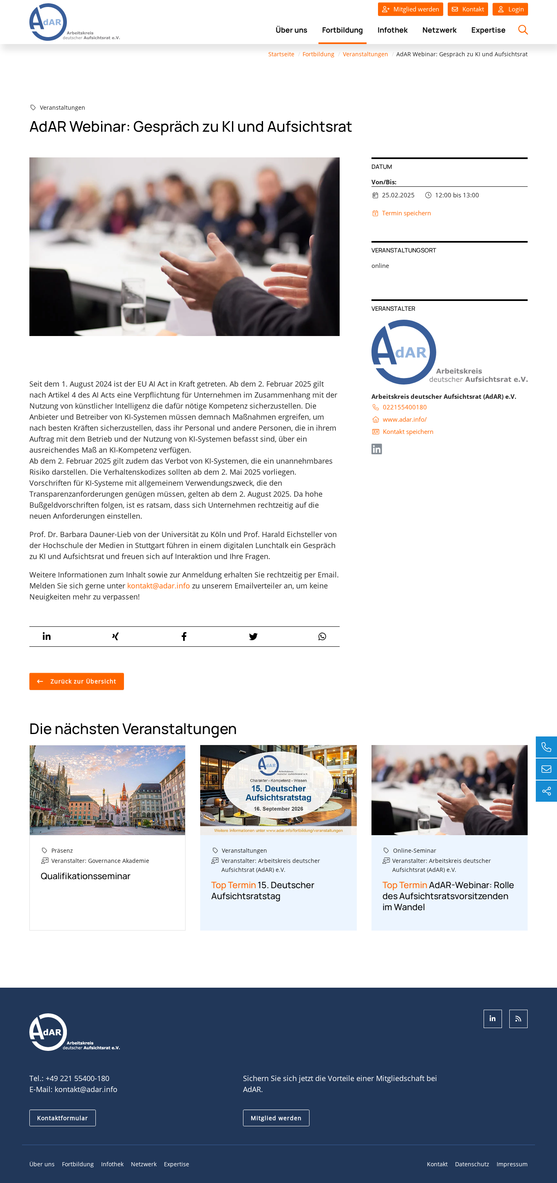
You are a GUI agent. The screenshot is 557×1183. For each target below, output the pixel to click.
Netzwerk (439, 30)
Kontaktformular (62, 1118)
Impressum (512, 1164)
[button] (46, 636)
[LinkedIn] (376, 451)
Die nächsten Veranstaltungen (133, 729)
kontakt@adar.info (158, 585)
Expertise (488, 30)
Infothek (393, 30)
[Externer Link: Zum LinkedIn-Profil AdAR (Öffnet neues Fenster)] (493, 1019)
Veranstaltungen (365, 54)
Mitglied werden (416, 9)
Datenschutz (472, 1164)
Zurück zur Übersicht (82, 681)
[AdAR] (74, 21)
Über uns (291, 30)
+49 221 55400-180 (77, 1078)
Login (515, 9)
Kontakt (473, 9)
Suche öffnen (522, 34)
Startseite (281, 54)
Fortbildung (342, 30)
